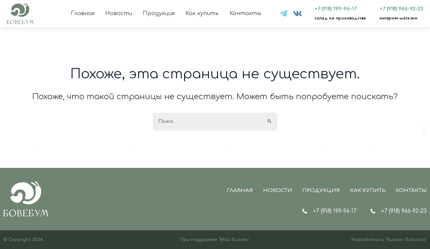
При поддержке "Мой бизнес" (215, 239)
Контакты (245, 13)
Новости (118, 13)
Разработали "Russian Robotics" (389, 239)
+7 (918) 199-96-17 (335, 9)
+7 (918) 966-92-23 (401, 9)
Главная (82, 13)
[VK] (297, 13)
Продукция (159, 13)
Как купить (202, 13)
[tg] (283, 13)
